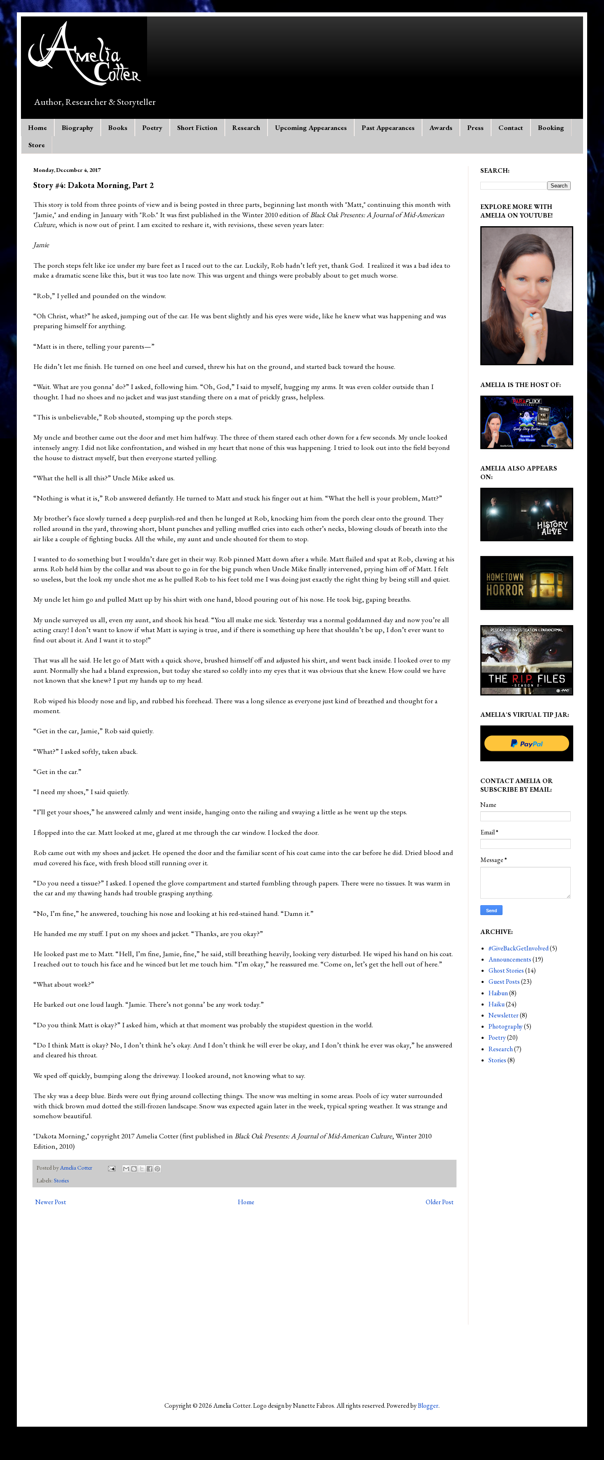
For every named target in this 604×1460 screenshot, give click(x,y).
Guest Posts (504, 981)
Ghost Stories (506, 970)
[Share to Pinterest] (157, 1169)
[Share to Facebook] (149, 1169)
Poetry (152, 127)
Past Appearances (388, 127)
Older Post (440, 1202)
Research (246, 127)
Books (117, 127)
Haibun (498, 993)
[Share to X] (142, 1169)
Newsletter (504, 1015)
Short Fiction (197, 127)
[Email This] (126, 1169)
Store (36, 144)
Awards (440, 127)
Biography (77, 127)
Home (37, 127)
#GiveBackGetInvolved (519, 948)
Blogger (428, 1405)
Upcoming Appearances (311, 127)
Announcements (510, 959)
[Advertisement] (525, 1201)
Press (475, 127)
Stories (61, 1180)
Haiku (497, 1004)
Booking (551, 127)
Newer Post (50, 1202)
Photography (506, 1026)
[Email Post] (111, 1167)
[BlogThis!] (134, 1169)
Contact (510, 127)
